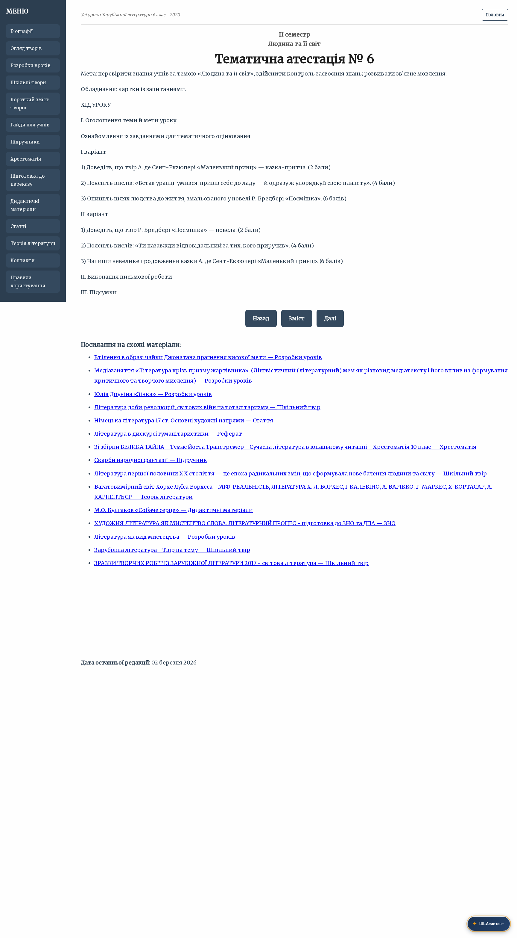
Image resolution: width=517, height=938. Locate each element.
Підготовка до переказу (27, 180)
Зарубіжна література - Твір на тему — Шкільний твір (172, 549)
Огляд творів (26, 48)
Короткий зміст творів (29, 104)
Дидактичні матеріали (24, 205)
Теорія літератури (32, 243)
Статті (18, 226)
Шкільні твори (28, 82)
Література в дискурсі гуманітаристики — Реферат (168, 433)
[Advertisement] (294, 616)
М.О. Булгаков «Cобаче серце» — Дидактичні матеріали (173, 510)
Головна (495, 14)
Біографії (21, 31)
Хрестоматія (25, 159)
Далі (330, 318)
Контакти (22, 260)
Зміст (297, 318)
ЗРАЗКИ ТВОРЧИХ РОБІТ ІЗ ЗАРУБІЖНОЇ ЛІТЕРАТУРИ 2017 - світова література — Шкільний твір (231, 563)
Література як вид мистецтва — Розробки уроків (164, 536)
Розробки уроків (30, 65)
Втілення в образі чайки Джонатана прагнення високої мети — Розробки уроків (208, 357)
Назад (261, 318)
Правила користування (27, 282)
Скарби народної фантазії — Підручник (150, 460)
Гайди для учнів (29, 125)
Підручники (25, 142)
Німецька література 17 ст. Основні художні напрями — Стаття (183, 420)
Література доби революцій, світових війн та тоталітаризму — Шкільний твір (207, 407)
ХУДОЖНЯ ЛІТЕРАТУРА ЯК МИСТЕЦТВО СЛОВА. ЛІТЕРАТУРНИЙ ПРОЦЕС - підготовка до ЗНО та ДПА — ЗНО (245, 523)
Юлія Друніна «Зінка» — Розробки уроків (153, 394)
